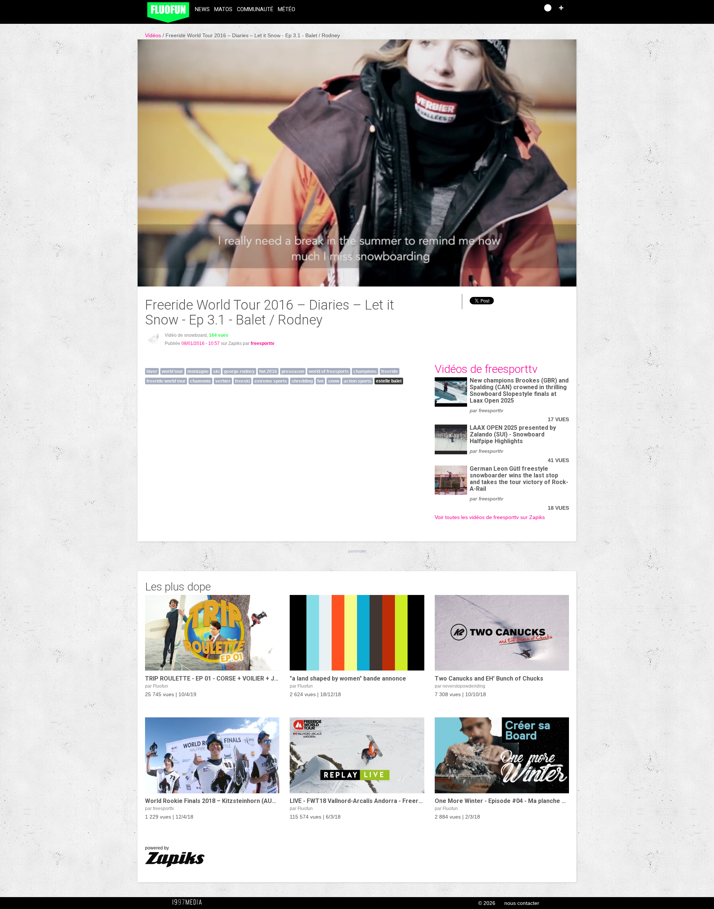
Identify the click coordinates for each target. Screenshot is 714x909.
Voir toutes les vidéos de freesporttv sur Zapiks (490, 517)
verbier (223, 381)
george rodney (239, 371)
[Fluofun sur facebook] (518, 10)
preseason (293, 371)
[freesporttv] (153, 339)
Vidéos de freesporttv (486, 368)
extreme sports (270, 381)
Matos (223, 9)
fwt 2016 (268, 371)
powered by (157, 848)
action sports (358, 381)
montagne (198, 371)
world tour (172, 371)
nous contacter (521, 903)
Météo (286, 9)
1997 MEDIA (189, 902)
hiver (152, 371)
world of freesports (329, 371)
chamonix (200, 381)
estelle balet (389, 381)
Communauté (255, 9)
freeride (389, 371)
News (202, 9)
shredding (302, 381)
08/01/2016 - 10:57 (200, 343)
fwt (320, 381)
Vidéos (154, 35)
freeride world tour (166, 381)
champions (365, 371)
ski (216, 371)
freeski (242, 381)
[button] (561, 8)
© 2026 (486, 903)
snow (333, 381)
